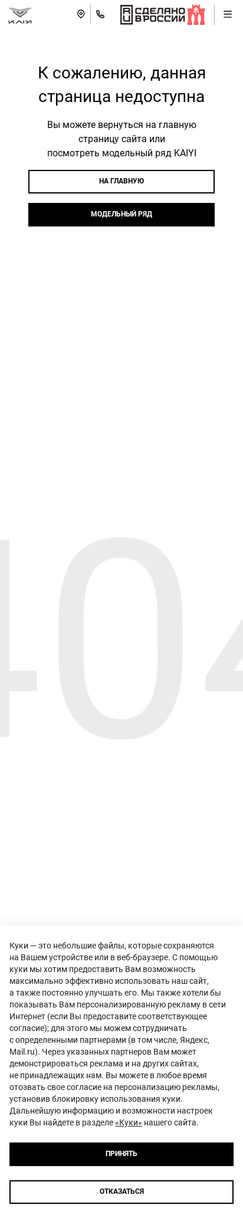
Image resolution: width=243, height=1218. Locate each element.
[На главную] (20, 14)
